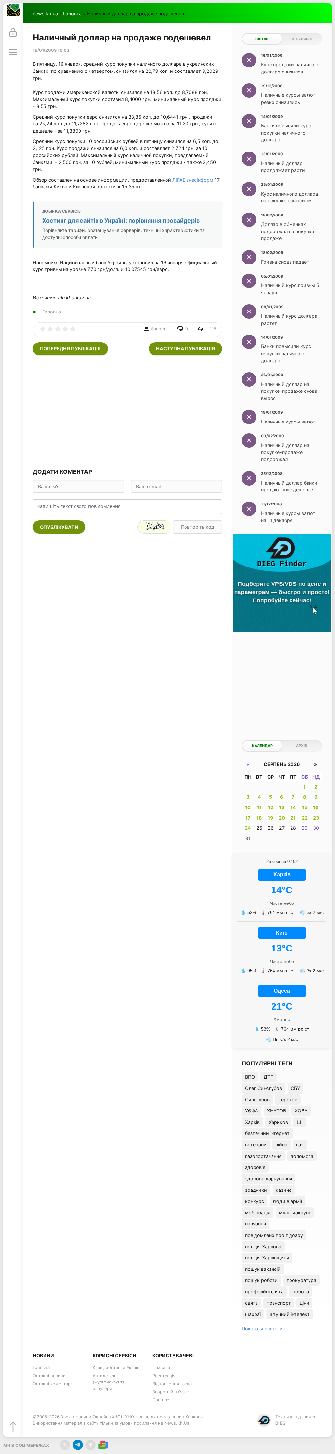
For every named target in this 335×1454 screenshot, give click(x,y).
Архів (301, 745)
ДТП (268, 1076)
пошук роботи (261, 1280)
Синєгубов (257, 1099)
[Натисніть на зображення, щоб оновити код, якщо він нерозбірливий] (154, 527)
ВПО (250, 1076)
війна (281, 1144)
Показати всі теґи (262, 1328)
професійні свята (264, 1291)
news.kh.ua (45, 13)
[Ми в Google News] (103, 1445)
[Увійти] (13, 32)
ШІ (300, 1122)
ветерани (256, 1144)
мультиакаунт (295, 1212)
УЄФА (251, 1110)
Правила (161, 1367)
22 (305, 818)
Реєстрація (163, 1375)
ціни (304, 1303)
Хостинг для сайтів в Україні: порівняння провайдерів (121, 220)
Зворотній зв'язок (170, 1391)
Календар (262, 745)
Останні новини (49, 1375)
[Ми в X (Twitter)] (65, 1445)
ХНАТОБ (276, 1110)
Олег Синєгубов (263, 1088)
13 (281, 807)
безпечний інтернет (267, 1133)
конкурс (254, 1201)
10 (248, 807)
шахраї (253, 1314)
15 (304, 807)
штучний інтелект (290, 1314)
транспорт (279, 1303)
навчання (255, 1223)
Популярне (301, 39)
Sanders (159, 328)
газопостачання (263, 1156)
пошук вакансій (263, 1269)
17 (248, 818)
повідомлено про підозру (274, 1235)
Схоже (262, 39)
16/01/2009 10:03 (51, 50)
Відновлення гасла (172, 1383)
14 (293, 807)
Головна (72, 13)
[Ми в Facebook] (90, 1445)
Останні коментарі (52, 1383)
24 (248, 828)
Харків (252, 1122)
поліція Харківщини (267, 1257)
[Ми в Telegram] (78, 1445)
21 (293, 818)
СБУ (295, 1088)
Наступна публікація (185, 348)
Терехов (287, 1099)
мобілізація (257, 1212)
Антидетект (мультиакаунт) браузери (108, 1382)
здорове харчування (268, 1178)
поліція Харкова (263, 1246)
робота (300, 1291)
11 (259, 807)
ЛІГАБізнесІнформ (192, 180)
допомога (302, 1156)
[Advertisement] (127, 410)
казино (284, 1190)
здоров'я (255, 1167)
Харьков (278, 1122)
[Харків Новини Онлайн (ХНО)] (13, 13)
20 (282, 818)
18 (259, 818)
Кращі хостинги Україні (117, 1367)
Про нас (160, 1399)
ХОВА (301, 1110)
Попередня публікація (70, 348)
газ (299, 1144)
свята (251, 1303)
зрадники (256, 1190)
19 (270, 818)
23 (316, 818)
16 (316, 807)
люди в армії (287, 1201)
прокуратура (301, 1280)
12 (270, 807)
